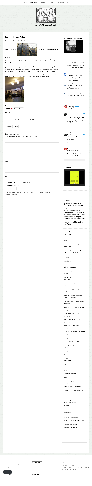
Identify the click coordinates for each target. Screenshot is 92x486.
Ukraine (65, 222)
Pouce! (65, 377)
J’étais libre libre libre (68, 364)
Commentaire (8, 141)
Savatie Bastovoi (71, 218)
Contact (51, 2)
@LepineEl (76, 115)
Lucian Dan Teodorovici (75, 208)
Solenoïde (81, 218)
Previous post (8, 126)
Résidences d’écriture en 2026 (70, 234)
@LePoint (71, 127)
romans (74, 216)
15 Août (78, 114)
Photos (67, 216)
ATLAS (69, 464)
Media (78, 210)
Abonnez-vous (7, 472)
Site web (7, 176)
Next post (16, 126)
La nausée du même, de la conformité (71, 345)
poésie (72, 216)
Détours (65, 354)
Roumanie (78, 216)
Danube (81, 205)
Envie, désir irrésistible (68, 350)
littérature (68, 209)
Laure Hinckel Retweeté (74, 112)
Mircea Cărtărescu (77, 212)
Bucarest (68, 203)
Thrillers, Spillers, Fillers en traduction (71, 341)
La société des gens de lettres (73, 467)
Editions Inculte (73, 207)
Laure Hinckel (24, 40)
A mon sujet (43, 2)
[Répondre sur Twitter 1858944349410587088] (68, 155)
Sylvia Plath (70, 220)
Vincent (69, 114)
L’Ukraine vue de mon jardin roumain (71, 337)
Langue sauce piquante (70, 469)
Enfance (77, 207)
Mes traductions (33, 2)
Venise (68, 222)
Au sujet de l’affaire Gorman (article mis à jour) (73, 369)
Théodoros (74, 220)
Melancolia (67, 212)
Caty (70, 205)
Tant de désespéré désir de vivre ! (70, 381)
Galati (65, 208)
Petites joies (83, 214)
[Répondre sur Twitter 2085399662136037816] (68, 143)
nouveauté (74, 214)
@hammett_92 (73, 114)
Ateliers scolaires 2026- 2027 (62, 2)
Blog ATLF (64, 462)
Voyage (26, 119)
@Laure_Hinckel (75, 122)
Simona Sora (76, 218)
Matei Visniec (73, 210)
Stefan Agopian (66, 220)
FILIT (80, 207)
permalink (37, 119)
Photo (65, 216)
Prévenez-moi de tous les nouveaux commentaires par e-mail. (18, 182)
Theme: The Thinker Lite (7, 484)
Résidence (66, 218)
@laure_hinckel (76, 148)
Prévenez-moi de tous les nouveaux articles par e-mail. (16, 185)
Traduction (80, 220)
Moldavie (65, 214)
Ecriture (65, 207)
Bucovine (79, 203)
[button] (71, 181)
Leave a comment (9, 40)
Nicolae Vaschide (70, 214)
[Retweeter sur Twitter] (70, 132)
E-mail (6, 168)
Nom (6, 161)
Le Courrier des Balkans (77, 464)
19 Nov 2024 (82, 148)
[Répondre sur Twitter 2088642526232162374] (68, 129)
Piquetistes (69, 216)
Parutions (78, 214)
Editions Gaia (68, 207)
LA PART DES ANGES (46, 24)
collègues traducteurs (75, 205)
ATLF (65, 203)
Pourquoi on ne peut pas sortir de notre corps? (73, 386)
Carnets (25, 2)
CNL (66, 464)
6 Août (78, 134)
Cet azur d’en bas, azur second (70, 373)
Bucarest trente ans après (74, 203)
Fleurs (82, 207)
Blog (16, 119)
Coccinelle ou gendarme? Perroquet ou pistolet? (73, 390)
